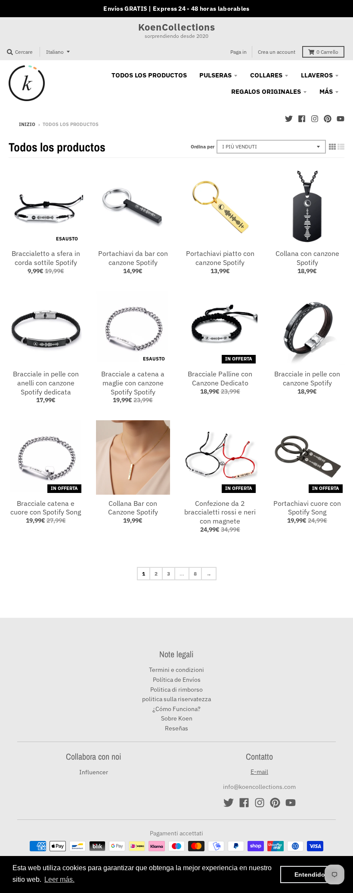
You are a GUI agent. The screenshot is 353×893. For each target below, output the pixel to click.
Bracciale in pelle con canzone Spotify (307, 378)
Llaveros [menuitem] (317, 75)
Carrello (327, 52)
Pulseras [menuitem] (215, 75)
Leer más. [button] (59, 879)
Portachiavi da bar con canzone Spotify (133, 258)
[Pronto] (341, 146)
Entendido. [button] (310, 874)
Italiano (55, 52)
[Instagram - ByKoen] (315, 119)
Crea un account (276, 52)
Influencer (93, 772)
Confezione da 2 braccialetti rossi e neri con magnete (220, 512)
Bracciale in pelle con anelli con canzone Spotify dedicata (46, 383)
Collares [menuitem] (266, 75)
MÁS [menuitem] (326, 91)
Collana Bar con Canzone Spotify (133, 508)
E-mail (259, 772)
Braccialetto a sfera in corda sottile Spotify (46, 258)
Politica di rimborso (176, 689)
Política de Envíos (177, 680)
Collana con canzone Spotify (307, 258)
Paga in (238, 52)
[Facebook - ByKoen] (302, 119)
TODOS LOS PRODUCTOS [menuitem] (149, 75)
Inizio (27, 124)
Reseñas (176, 728)
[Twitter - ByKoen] (289, 119)
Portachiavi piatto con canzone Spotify (220, 258)
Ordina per (202, 147)
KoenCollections (176, 27)
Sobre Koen (176, 718)
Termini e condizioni (176, 670)
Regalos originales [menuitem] (266, 91)
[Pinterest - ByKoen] (327, 119)
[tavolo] (332, 146)
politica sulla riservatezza (176, 699)
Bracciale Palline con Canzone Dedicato (220, 378)
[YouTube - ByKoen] (340, 119)
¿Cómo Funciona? (176, 709)
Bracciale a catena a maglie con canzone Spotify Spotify (132, 383)
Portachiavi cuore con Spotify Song (307, 508)
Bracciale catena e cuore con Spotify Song (45, 508)
